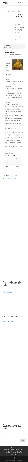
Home (4, 10)
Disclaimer (7, 452)
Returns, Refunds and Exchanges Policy (13, 449)
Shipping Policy (17, 451)
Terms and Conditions (16, 452)
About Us (13, 447)
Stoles (9, 11)
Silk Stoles (22, 37)
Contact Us (13, 454)
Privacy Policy (9, 451)
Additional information (9, 47)
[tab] (14, 45)
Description (7, 45)
